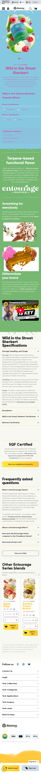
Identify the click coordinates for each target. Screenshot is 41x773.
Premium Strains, (14, 517)
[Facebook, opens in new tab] (18, 664)
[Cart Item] (36, 8)
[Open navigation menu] (3, 8)
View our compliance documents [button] (20, 464)
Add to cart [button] (13, 768)
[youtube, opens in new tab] (29, 664)
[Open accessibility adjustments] (4, 769)
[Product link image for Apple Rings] (9, 589)
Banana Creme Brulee (27, 606)
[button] (30, 8)
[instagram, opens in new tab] (23, 664)
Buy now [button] (32, 768)
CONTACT (35, 2)
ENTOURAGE (20, 65)
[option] (20, 33)
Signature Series (8, 519)
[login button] (8, 8)
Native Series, (27, 517)
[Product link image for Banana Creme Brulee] (29, 589)
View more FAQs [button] (20, 553)
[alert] (11, 620)
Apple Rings (6, 605)
